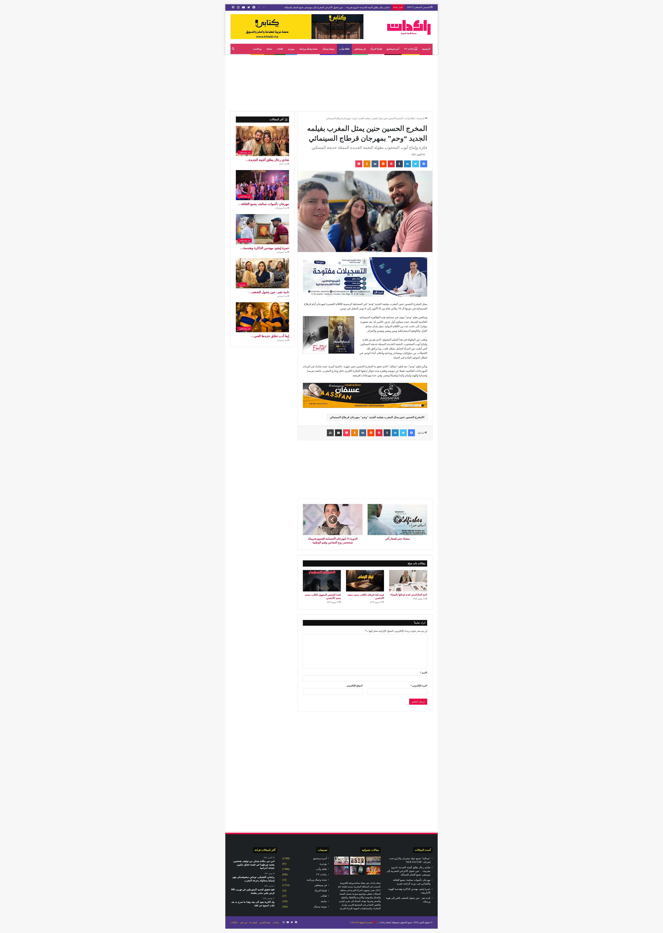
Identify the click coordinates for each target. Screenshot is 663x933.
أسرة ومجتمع (393, 49)
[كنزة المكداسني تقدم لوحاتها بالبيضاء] (408, 580)
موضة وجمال (328, 49)
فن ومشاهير (360, 49)
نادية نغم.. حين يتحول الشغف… (268, 292)
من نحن (243, 922)
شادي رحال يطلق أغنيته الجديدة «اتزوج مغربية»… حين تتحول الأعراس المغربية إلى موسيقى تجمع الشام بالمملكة (408, 871)
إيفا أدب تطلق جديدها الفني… (270, 336)
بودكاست (257, 49)
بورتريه (291, 49)
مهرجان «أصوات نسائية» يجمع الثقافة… (263, 204)
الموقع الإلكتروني (355, 685)
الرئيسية (426, 49)
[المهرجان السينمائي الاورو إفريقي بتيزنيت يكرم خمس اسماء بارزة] (373, 870)
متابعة (269, 49)
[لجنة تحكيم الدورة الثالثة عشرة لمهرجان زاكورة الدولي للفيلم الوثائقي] (357, 861)
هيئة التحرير (264, 922)
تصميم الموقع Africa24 (362, 922)
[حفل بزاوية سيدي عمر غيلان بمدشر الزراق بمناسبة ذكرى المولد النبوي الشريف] (341, 861)
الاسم (423, 672)
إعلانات (233, 922)
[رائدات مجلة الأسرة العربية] (409, 27)
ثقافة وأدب (344, 49)
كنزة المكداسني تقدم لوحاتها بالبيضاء (408, 594)
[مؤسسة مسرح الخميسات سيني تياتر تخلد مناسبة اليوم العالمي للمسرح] (357, 870)
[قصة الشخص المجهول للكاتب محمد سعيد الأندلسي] (322, 580)
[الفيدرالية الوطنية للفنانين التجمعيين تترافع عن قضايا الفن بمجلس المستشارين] (373, 861)
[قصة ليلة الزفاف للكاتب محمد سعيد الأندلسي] (365, 580)
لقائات (280, 49)
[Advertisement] (331, 82)
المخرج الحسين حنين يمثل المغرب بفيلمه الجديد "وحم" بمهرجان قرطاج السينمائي (376, 417)
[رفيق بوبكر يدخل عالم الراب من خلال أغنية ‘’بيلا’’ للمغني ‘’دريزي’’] (341, 870)
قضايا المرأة (376, 49)
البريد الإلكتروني (418, 685)
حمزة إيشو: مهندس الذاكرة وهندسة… (264, 248)
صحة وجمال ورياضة (308, 49)
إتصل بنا (253, 922)
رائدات (275, 922)
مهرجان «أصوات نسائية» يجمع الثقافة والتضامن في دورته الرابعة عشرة (356, 7)
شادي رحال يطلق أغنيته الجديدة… (267, 160)
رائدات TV (409, 49)
